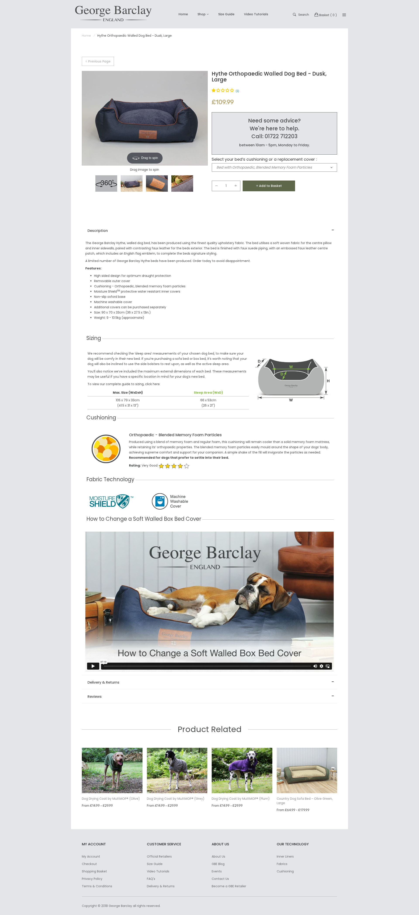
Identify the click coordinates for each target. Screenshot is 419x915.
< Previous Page (97, 61)
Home (183, 14)
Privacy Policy (92, 879)
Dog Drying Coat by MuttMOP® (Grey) (175, 798)
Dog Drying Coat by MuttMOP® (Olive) (111, 798)
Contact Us (220, 879)
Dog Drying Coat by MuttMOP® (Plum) (241, 798)
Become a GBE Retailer (229, 886)
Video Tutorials (256, 14)
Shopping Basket (94, 871)
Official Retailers (159, 856)
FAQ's (151, 879)
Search (303, 14)
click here (152, 384)
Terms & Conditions (97, 886)
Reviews (95, 696)
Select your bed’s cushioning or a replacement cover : (264, 159)
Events (217, 871)
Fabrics (282, 864)
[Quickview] (141, 785)
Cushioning (285, 871)
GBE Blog (218, 864)
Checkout (89, 864)
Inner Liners (285, 856)
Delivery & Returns (103, 682)
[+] (235, 186)
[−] (216, 186)
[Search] (344, 15)
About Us (218, 856)
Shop (201, 14)
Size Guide (226, 14)
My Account (91, 856)
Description (98, 230)
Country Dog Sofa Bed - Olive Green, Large (305, 800)
